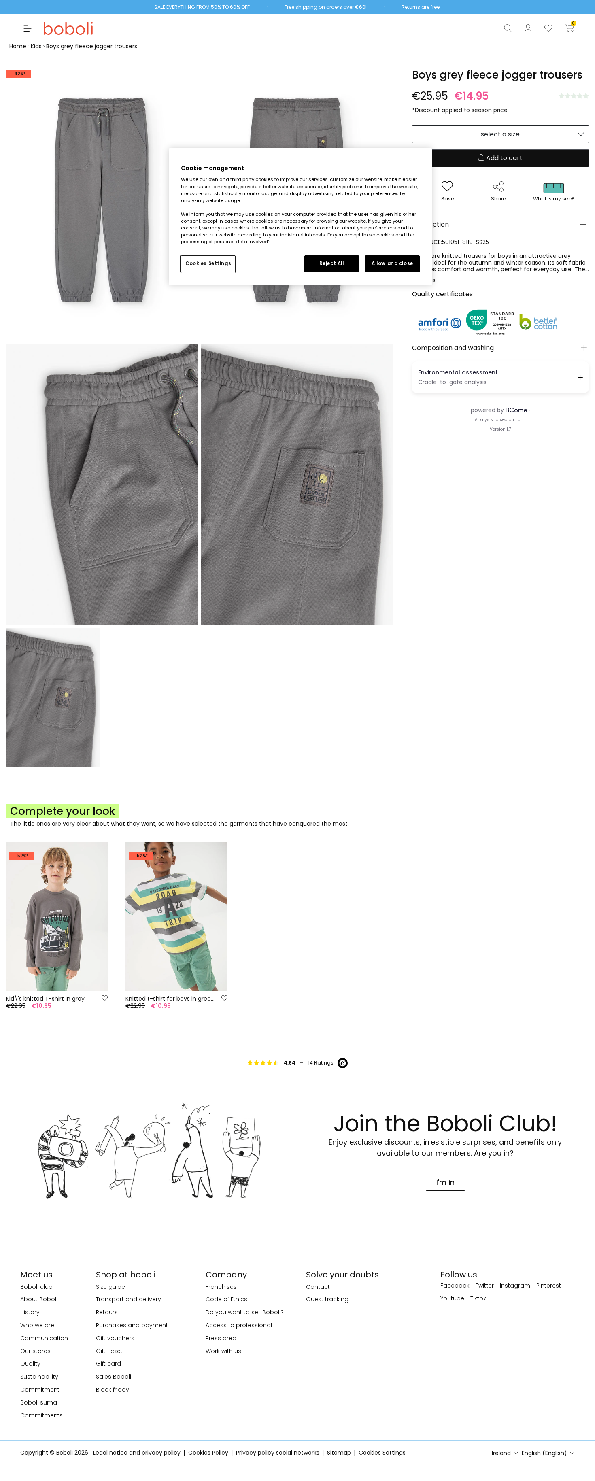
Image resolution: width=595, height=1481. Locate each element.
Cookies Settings (208, 263)
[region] (300, 216)
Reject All (331, 263)
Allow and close (392, 263)
